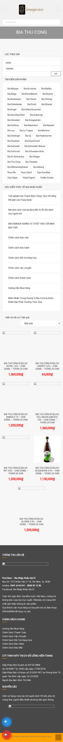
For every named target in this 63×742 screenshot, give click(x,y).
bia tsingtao (31, 162)
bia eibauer (46, 104)
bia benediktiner (29, 94)
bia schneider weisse (35, 146)
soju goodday (43, 172)
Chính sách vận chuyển (19, 268)
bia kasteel (48, 125)
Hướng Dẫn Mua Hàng (19, 288)
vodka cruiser (47, 177)
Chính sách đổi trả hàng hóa (22, 257)
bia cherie (31, 99)
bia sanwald (13, 146)
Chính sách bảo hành (18, 247)
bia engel (11, 109)
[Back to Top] (58, 737)
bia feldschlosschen (31, 109)
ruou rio (11, 172)
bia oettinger (13, 136)
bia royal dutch (32, 141)
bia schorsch (13, 151)
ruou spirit (26, 172)
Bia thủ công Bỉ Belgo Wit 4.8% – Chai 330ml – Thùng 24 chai (16, 471)
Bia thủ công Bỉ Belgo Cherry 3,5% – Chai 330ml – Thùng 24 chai (47, 366)
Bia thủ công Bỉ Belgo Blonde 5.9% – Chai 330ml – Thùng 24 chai (31, 522)
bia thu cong (13, 162)
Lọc (55, 74)
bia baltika (46, 88)
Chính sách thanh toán (19, 278)
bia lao (11, 130)
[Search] (57, 21)
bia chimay (46, 99)
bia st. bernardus (15, 156)
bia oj (28, 136)
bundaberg (38, 167)
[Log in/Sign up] (58, 9)
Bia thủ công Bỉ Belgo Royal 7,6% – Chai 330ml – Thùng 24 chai (16, 366)
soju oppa (12, 177)
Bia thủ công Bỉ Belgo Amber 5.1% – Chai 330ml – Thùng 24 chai (16, 417)
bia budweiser (14, 99)
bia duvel (31, 104)
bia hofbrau (13, 125)
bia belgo (12, 94)
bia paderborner (44, 136)
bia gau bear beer (16, 115)
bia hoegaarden (33, 120)
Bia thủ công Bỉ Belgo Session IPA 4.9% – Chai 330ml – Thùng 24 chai (47, 471)
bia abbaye (13, 88)
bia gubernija (36, 115)
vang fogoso (29, 177)
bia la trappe (26, 130)
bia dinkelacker (14, 104)
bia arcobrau (30, 88)
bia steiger (34, 156)
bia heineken (13, 120)
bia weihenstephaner (17, 167)
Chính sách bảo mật (18, 237)
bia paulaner (13, 141)
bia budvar (48, 94)
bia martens (44, 130)
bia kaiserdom (31, 125)
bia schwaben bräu (34, 151)
